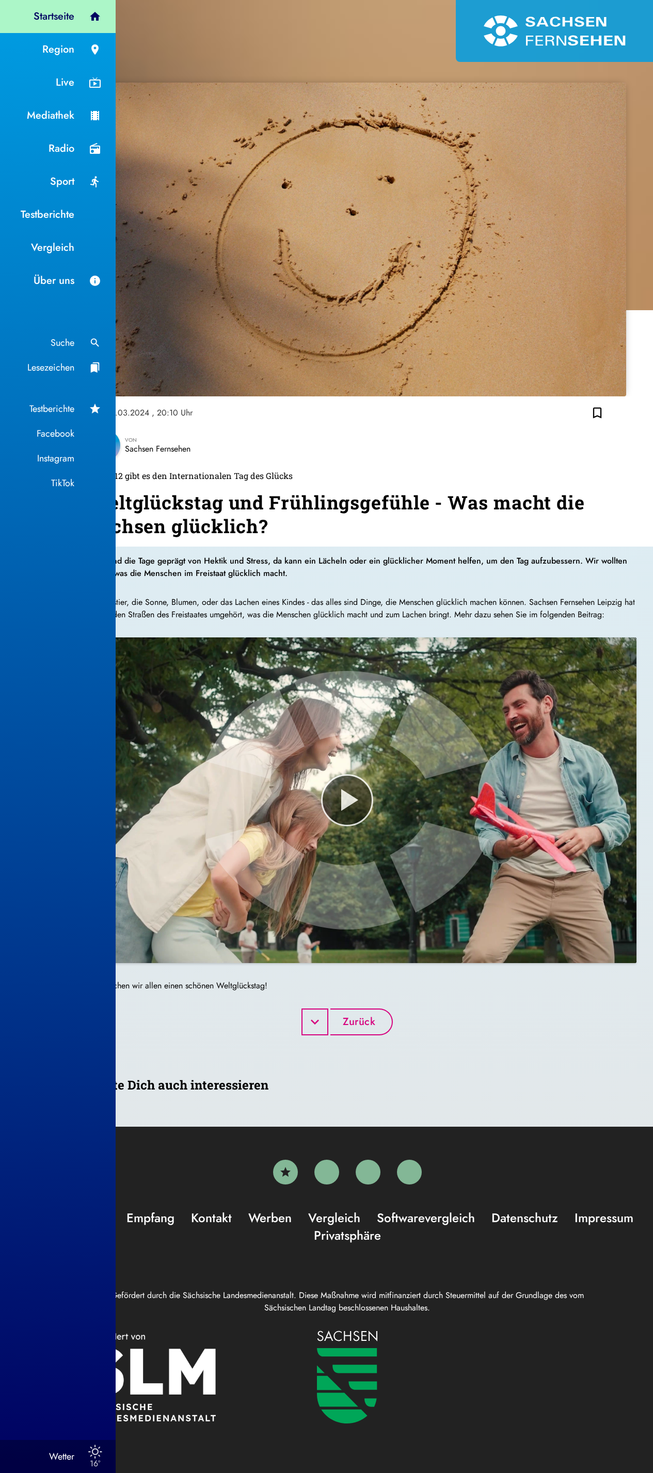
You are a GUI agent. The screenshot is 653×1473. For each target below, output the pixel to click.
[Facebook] (326, 1172)
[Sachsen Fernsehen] (554, 31)
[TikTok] (409, 1172)
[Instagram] (368, 1172)
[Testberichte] (285, 1172)
